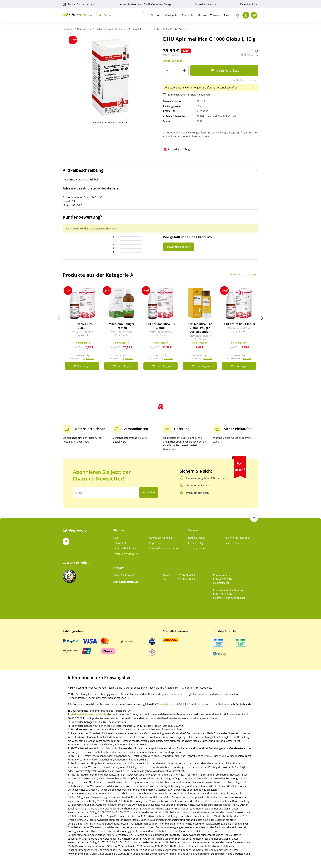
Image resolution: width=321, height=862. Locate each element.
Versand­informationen (237, 537)
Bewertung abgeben (178, 246)
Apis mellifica (136, 29)
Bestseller (188, 15)
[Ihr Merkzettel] (237, 15)
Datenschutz (120, 543)
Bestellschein (232, 543)
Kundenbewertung (82, 217)
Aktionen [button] (156, 15)
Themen (215, 15)
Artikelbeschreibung (83, 170)
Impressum (155, 543)
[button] (262, 318)
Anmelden (148, 492)
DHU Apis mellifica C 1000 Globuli (167, 29)
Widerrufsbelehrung (124, 548)
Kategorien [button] (172, 15)
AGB (115, 537)
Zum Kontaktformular (126, 581)
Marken (202, 15)
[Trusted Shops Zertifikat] (69, 576)
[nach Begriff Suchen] (99, 15)
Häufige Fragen (196, 537)
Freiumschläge (196, 543)
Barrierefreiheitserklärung (164, 548)
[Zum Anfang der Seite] (254, 518)
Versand (254, 79)
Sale (226, 15)
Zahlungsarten (196, 548)
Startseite (68, 29)
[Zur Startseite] (77, 15)
